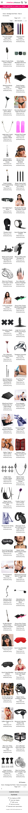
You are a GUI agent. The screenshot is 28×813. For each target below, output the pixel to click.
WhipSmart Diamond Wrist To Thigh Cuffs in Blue (20, 576)
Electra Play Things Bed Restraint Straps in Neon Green (20, 307)
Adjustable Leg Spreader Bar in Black (20, 600)
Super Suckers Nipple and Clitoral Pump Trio (7, 772)
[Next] (24, 18)
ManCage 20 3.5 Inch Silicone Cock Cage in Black (20, 527)
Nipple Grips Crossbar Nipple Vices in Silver (7, 478)
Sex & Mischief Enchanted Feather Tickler (7, 356)
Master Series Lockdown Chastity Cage (20, 698)
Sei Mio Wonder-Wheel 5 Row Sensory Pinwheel (7, 625)
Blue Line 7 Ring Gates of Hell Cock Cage (7, 747)
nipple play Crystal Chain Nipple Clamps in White (7, 136)
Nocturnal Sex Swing (7, 525)
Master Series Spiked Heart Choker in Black (20, 552)
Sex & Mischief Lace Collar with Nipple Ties (20, 674)
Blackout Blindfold (7, 648)
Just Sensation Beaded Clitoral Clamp (7, 160)
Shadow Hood (7, 232)
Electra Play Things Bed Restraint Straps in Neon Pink (20, 625)
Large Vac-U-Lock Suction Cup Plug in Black (20, 331)
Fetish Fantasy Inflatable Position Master (20, 87)
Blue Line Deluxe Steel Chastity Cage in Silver (20, 772)
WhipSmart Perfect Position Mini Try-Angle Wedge (7, 405)
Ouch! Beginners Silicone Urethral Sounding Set (7, 380)
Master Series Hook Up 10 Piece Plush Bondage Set (7, 258)
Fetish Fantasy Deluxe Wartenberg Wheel (7, 185)
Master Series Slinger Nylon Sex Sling (7, 503)
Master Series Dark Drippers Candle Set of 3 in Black (20, 185)
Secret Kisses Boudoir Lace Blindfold (20, 160)
